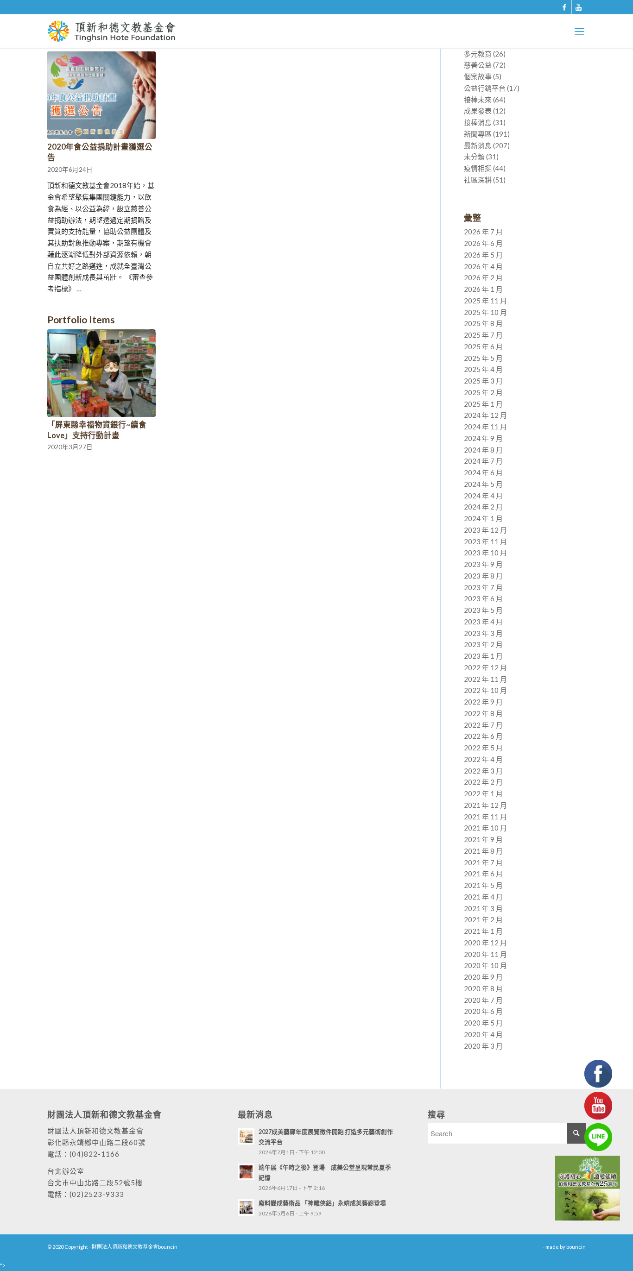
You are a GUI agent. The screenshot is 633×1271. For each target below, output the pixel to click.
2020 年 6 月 (483, 1011)
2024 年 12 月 (485, 415)
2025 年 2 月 (483, 392)
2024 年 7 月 (483, 461)
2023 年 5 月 (483, 610)
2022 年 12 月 (485, 667)
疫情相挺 (478, 168)
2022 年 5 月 (483, 747)
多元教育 (478, 54)
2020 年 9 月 (483, 977)
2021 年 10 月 (485, 828)
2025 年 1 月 (483, 404)
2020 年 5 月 (483, 1023)
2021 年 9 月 (483, 839)
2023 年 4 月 (483, 621)
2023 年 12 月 (485, 530)
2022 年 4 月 (483, 759)
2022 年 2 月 (483, 782)
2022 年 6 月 (483, 736)
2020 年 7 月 (483, 1000)
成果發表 (478, 111)
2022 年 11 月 (485, 679)
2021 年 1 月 (483, 931)
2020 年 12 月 (485, 942)
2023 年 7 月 (483, 587)
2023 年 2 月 (483, 644)
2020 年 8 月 (483, 988)
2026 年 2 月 (483, 277)
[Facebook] (564, 7)
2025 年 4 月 (483, 369)
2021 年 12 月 (485, 805)
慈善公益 (478, 65)
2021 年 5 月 (483, 885)
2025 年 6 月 (483, 346)
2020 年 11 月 (485, 954)
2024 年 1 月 (483, 518)
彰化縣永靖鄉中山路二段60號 (96, 1142)
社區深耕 (478, 180)
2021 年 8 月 (483, 851)
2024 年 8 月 (483, 450)
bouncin (576, 1247)
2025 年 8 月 (483, 323)
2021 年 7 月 (483, 862)
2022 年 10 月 (485, 690)
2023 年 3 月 (483, 633)
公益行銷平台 (485, 88)
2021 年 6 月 (483, 873)
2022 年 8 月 (483, 713)
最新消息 (478, 145)
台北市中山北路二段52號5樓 (95, 1182)
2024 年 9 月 (483, 438)
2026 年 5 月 (483, 255)
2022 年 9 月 (483, 702)
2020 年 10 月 (485, 965)
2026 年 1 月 (483, 289)
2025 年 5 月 (483, 358)
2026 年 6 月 (483, 243)
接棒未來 (478, 99)
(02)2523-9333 (97, 1194)
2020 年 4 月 (483, 1034)
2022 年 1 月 (483, 793)
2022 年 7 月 (483, 725)
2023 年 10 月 (485, 552)
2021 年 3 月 (483, 908)
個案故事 (478, 76)
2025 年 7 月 (483, 335)
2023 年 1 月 (483, 656)
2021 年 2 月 (483, 919)
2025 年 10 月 (485, 312)
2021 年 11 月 (485, 816)
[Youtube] (579, 7)
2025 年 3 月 (483, 381)
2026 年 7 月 (483, 231)
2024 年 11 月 (485, 426)
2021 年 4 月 (483, 897)
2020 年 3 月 (483, 1046)
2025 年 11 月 (485, 300)
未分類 (474, 156)
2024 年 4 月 (483, 495)
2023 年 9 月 (483, 564)
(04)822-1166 (95, 1154)
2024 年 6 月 (483, 472)
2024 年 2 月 (483, 507)
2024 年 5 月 (483, 484)
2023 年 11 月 (485, 541)
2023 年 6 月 (483, 598)
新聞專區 (478, 134)
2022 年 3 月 (483, 771)
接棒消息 (478, 122)
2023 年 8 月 (483, 576)
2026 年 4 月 (483, 266)
